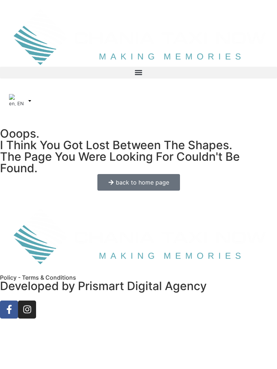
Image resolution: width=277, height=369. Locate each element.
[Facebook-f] (9, 310)
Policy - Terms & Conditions (38, 277)
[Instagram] (27, 310)
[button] (138, 73)
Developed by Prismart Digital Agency (103, 286)
